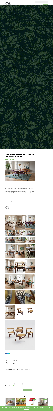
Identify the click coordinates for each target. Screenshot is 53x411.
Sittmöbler (16, 152)
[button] (6, 353)
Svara (31, 362)
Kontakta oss (40, 4)
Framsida (17, 4)
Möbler (11, 152)
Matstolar (9, 152)
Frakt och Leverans (34, 4)
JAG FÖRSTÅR (27, 409)
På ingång (13, 152)
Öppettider (27, 4)
